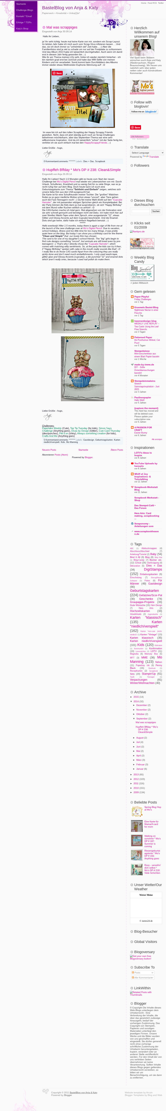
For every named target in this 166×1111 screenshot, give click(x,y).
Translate (154, 156)
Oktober (140, 714)
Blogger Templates (134, 1095)
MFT (132, 658)
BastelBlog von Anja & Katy (70, 7)
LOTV (154, 651)
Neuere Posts (49, 450)
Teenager (151, 677)
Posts (137, 972)
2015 (136, 697)
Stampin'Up (149, 673)
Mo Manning (72, 442)
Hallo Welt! (139, 400)
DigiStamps (153, 569)
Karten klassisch (141, 637)
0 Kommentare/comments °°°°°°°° (59, 161)
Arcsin (149, 1092)
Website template (134, 1092)
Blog (147, 557)
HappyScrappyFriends (95, 142)
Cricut (138, 562)
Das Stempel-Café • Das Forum (144, 506)
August (139, 737)
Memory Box (151, 654)
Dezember (141, 705)
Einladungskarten (149, 574)
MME (144, 657)
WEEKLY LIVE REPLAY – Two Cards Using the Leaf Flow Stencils (146, 326)
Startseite (21, 4)
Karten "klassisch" (146, 617)
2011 (136, 783)
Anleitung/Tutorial (138, 554)
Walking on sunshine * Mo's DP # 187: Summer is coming (152, 841)
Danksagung (153, 563)
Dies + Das (88, 161)
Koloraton (158, 645)
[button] (82, 264)
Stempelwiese (142, 351)
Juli (138, 742)
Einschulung (136, 577)
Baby (153, 554)
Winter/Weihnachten (142, 683)
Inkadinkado (135, 614)
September (142, 718)
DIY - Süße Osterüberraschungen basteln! (144, 370)
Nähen (158, 662)
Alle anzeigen (157, 439)
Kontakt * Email (24, 16)
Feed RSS (152, 3)
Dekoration (135, 566)
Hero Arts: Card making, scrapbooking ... (146, 516)
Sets (132, 674)
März (139, 760)
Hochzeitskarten (140, 611)
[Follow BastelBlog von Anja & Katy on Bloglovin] (139, 138)
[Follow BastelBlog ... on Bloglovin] (144, 113)
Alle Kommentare (143, 977)
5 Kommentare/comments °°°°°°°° (59, 440)
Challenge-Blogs (24, 10)
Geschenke (146, 598)
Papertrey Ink (143, 665)
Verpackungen (138, 679)
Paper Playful (141, 296)
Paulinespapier (142, 397)
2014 (136, 701)
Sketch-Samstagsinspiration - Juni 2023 (146, 386)
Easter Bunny (140, 432)
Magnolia (134, 654)
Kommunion (138, 649)
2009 (136, 792)
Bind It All (135, 557)
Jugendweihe (153, 614)
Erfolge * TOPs (23, 22)
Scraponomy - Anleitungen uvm (143, 524)
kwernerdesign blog (145, 321)
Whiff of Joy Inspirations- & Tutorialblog (142, 476)
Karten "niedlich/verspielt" (146, 624)
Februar (140, 764)
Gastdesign (88, 440)
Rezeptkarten (136, 671)
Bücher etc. (156, 560)
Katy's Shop (22, 28)
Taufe (132, 677)
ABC (132, 548)
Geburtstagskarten (104, 440)
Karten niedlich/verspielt (146, 641)
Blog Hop (158, 557)
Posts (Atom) (61, 454)
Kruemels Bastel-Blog (146, 307)
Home (143, 3)
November (141, 709)
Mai (138, 751)
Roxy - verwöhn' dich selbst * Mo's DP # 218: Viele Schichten (152, 869)
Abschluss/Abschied (139, 551)
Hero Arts (146, 608)
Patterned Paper (143, 337)
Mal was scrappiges (61, 27)
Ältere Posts (117, 450)
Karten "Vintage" (148, 634)
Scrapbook (100, 161)
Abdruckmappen (149, 548)
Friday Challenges (142, 299)
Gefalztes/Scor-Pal (150, 595)
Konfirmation (155, 648)
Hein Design (156, 605)
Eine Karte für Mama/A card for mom (151, 824)
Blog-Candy (139, 560)
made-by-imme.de (144, 364)
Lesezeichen (141, 651)
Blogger (89, 457)
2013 (136, 774)
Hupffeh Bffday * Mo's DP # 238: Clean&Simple (83, 170)
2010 (136, 788)
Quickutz (152, 668)
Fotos (147, 580)
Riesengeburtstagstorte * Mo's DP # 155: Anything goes (152, 854)
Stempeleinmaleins (144, 381)
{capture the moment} (146, 408)
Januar (139, 769)
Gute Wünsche (137, 605)
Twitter (161, 3)
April (138, 755)
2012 (136, 779)
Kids (63, 442)
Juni (138, 746)
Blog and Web (155, 1095)
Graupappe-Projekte (142, 602)
